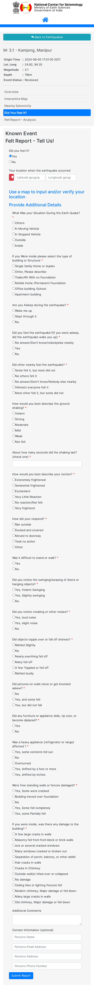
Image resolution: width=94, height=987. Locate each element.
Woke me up (23, 310)
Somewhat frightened (30, 485)
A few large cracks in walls (33, 834)
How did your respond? (29, 518)
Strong (19, 419)
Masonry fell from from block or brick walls (44, 840)
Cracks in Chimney (27, 868)
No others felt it (26, 376)
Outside (20, 240)
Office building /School (30, 288)
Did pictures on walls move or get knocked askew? (41, 686)
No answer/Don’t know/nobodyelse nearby (44, 342)
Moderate (21, 424)
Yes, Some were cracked (32, 791)
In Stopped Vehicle (28, 234)
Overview (11, 92)
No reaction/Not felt (29, 502)
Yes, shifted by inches (30, 774)
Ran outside (23, 524)
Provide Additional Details (35, 204)
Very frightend (25, 508)
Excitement (22, 491)
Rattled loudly (24, 673)
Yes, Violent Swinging (30, 589)
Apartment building (28, 294)
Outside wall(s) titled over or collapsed (41, 874)
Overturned (23, 763)
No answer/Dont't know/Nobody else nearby (45, 381)
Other (19, 547)
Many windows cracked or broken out (41, 851)
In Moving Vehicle (27, 228)
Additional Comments (26, 910)
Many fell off (23, 662)
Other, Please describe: (31, 271)
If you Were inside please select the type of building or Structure (42, 258)
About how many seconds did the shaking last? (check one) (44, 454)
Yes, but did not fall (28, 705)
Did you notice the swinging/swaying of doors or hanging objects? (45, 582)
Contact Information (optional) (32, 930)
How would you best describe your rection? (43, 474)
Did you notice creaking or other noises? (41, 611)
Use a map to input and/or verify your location (47, 194)
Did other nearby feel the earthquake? (39, 364)
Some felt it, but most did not (35, 370)
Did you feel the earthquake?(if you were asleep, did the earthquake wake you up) (45, 335)
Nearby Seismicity (17, 106)
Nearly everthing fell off (31, 656)
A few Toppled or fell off (32, 667)
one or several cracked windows (37, 845)
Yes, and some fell (27, 699)
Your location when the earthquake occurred (39, 170)
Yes (14, 156)
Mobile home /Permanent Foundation (40, 283)
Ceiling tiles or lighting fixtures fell (38, 885)
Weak (18, 436)
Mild (18, 430)
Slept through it (26, 316)
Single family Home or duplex (35, 266)
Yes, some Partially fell (30, 813)
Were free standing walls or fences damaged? (44, 785)
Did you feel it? (19, 150)
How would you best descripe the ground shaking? (41, 406)
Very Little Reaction (28, 497)
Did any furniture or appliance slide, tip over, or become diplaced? (44, 718)
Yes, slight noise (26, 623)
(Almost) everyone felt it (32, 387)
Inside (19, 245)
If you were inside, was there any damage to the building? (45, 826)
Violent (20, 413)
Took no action (25, 541)
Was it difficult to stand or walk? (35, 557)
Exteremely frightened (30, 480)
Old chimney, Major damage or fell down (42, 902)
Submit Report (21, 975)
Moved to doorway (28, 535)
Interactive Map (16, 99)
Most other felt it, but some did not (39, 393)
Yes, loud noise (25, 617)
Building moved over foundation (37, 796)
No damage (23, 879)
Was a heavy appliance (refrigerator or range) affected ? (43, 744)
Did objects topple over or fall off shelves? (42, 639)
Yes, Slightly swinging (30, 595)
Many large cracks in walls (33, 896)
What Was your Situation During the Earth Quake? (46, 215)
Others (19, 223)
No (14, 162)
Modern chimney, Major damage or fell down (45, 891)
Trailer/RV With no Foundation (35, 277)
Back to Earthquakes (48, 37)
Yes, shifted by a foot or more (35, 769)
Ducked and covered (29, 530)
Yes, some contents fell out (34, 752)
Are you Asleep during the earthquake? (40, 305)
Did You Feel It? (15, 113)
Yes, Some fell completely (32, 808)
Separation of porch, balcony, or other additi (45, 857)
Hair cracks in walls (28, 862)
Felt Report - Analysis (20, 119)
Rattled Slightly (25, 645)
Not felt (20, 441)
